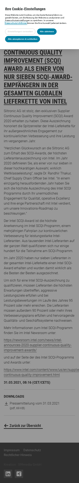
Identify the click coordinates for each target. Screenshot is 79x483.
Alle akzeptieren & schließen (22, 39)
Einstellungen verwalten (20, 31)
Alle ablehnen (47, 31)
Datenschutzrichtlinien (16, 23)
